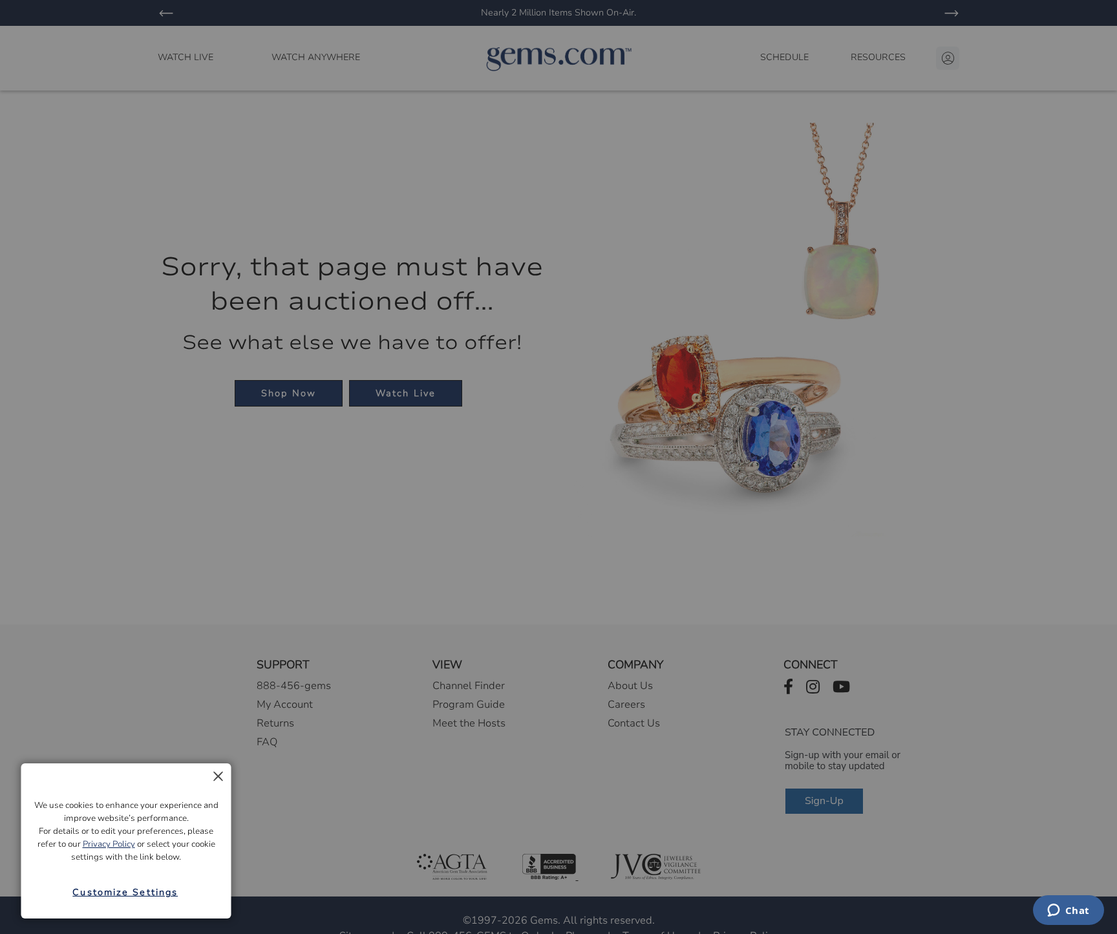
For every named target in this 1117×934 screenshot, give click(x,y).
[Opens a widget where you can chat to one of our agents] (1068, 911)
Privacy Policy (109, 844)
